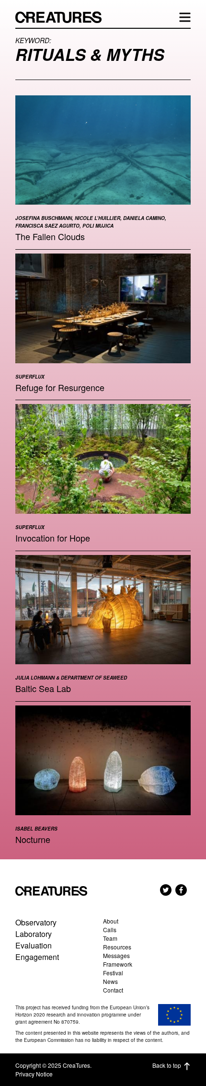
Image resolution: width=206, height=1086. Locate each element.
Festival (113, 973)
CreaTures (63, 17)
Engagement (37, 956)
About (110, 921)
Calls (109, 929)
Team (110, 938)
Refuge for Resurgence (59, 387)
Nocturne (32, 839)
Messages (116, 955)
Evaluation (33, 945)
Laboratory (33, 933)
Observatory (36, 922)
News (110, 981)
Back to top (166, 1065)
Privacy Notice (34, 1074)
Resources (117, 947)
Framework (117, 964)
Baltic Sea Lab (43, 688)
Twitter (166, 890)
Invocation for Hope (52, 537)
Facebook (181, 890)
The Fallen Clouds (50, 236)
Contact (113, 990)
